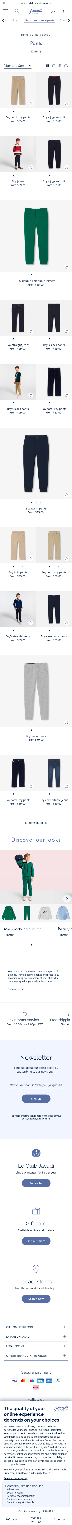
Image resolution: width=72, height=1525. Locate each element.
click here (44, 1118)
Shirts (16, 20)
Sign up (36, 1099)
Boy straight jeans (18, 345)
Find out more (36, 1241)
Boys (45, 34)
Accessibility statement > (36, 3)
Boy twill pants (18, 572)
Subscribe (36, 1183)
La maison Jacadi (18, 1336)
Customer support (19, 1327)
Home (25, 34)
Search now (36, 1299)
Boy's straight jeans (18, 636)
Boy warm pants (36, 508)
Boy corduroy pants (18, 117)
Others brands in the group (26, 1355)
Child (35, 34)
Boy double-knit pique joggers (36, 281)
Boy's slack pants (18, 409)
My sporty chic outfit (22, 929)
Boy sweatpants (36, 736)
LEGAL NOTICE (15, 1346)
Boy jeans (18, 181)
